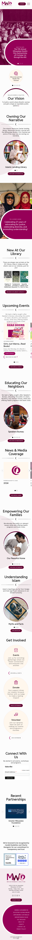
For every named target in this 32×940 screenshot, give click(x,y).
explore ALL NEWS (16, 495)
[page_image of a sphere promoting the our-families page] (16, 544)
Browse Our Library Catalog (15, 292)
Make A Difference (16, 705)
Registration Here (11, 357)
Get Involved (21, 919)
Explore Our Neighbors (16, 440)
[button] (18, 63)
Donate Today (16, 900)
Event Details (10, 353)
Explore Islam (16, 630)
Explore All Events (16, 367)
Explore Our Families (16, 567)
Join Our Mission (16, 738)
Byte (18, 938)
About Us (21, 922)
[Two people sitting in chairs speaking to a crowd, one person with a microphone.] (16, 417)
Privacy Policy (21, 929)
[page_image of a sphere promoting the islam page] (16, 610)
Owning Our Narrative (21, 910)
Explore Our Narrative (16, 173)
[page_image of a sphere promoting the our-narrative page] (16, 153)
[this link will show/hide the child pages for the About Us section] (28, 25)
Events (21, 924)
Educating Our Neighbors (21, 912)
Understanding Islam (21, 917)
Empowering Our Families (21, 915)
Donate (22, 4)
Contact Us (21, 926)
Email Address (10, 772)
